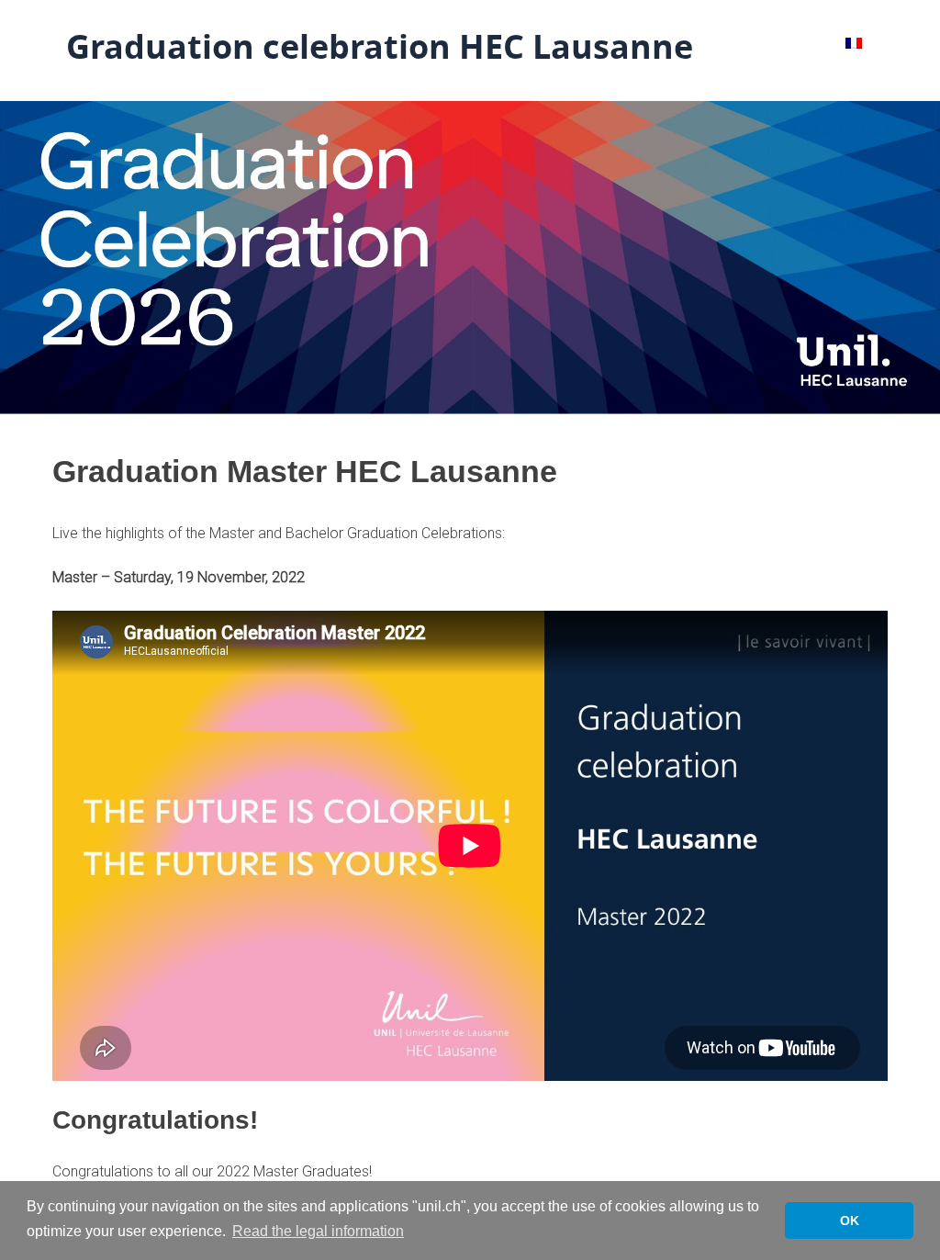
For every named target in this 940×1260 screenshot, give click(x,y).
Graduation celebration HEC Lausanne (379, 46)
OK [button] (849, 1220)
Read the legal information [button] (318, 1231)
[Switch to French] (853, 42)
